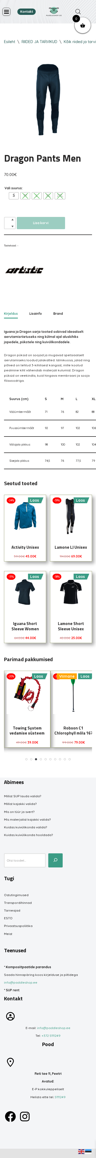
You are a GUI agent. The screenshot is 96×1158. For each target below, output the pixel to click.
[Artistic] (24, 271)
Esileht (9, 41)
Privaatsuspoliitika (18, 926)
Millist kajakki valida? (20, 804)
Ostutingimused (16, 895)
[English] (81, 1151)
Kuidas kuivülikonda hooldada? (28, 835)
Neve (8, 1153)
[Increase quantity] (12, 219)
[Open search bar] (78, 11)
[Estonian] (88, 1151)
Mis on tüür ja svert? (19, 812)
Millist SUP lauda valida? (22, 796)
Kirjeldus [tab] (11, 314)
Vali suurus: (14, 188)
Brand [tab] (58, 314)
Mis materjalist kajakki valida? (27, 819)
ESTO (8, 918)
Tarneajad (12, 910)
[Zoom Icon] (48, 99)
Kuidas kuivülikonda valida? (25, 827)
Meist (8, 934)
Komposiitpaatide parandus (28, 967)
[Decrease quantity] (12, 226)
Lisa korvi (41, 223)
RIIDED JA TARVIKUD (39, 41)
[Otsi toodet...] (55, 860)
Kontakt (26, 12)
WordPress (43, 1153)
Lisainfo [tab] (35, 314)
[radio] (13, 195)
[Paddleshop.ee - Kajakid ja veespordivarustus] (54, 12)
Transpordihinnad (18, 903)
